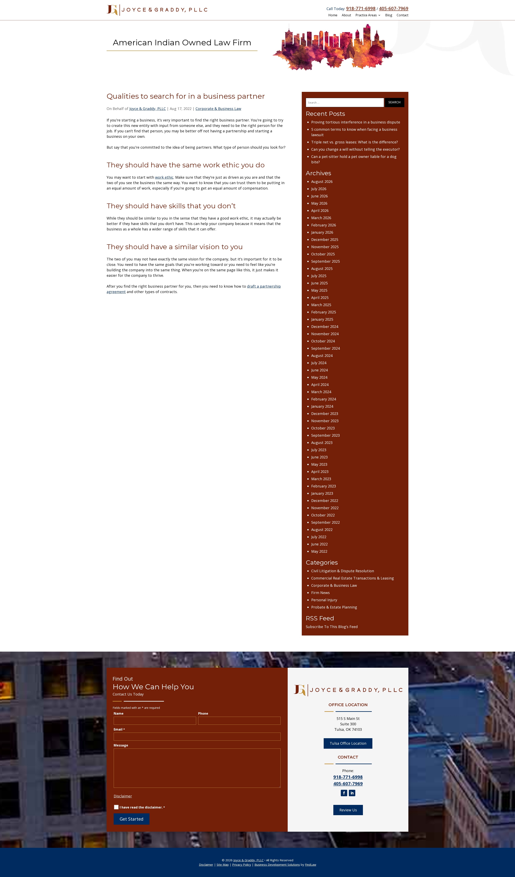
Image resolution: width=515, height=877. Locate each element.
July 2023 (318, 449)
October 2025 (323, 254)
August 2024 (322, 355)
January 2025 (322, 319)
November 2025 (325, 246)
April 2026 (320, 210)
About (346, 15)
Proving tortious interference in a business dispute (355, 122)
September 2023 (325, 435)
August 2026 (322, 181)
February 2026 (323, 225)
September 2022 (325, 522)
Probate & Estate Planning (334, 607)
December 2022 (324, 500)
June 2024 (319, 370)
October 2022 (323, 515)
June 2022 (319, 544)
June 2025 (319, 283)
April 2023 (320, 471)
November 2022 (325, 507)
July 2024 (318, 362)
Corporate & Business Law (218, 108)
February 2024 (323, 399)
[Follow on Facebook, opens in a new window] (344, 793)
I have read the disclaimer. (142, 807)
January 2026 (322, 232)
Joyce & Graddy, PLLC (147, 108)
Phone (203, 713)
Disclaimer (123, 796)
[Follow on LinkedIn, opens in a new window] (352, 793)
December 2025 (324, 239)
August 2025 (322, 268)
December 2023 (324, 413)
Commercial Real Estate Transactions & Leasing (352, 578)
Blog (388, 15)
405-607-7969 (393, 8)
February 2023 (323, 486)
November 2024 (325, 333)
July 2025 (318, 275)
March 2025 (321, 304)
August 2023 (322, 442)
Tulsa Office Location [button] (348, 743)
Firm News (320, 592)
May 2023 (319, 464)
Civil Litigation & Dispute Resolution (342, 570)
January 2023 (322, 493)
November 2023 (325, 420)
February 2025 (323, 312)
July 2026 (318, 188)
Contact (402, 15)
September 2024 (325, 348)
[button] (511, 848)
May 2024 (319, 377)
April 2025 (320, 297)
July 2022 (318, 536)
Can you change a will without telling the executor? (355, 149)
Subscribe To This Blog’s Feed (332, 626)
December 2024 (324, 326)
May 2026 (319, 203)
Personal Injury (324, 599)
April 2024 (320, 384)
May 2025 (319, 290)
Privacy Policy (241, 864)
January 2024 (322, 406)
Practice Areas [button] (366, 15)
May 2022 (319, 551)
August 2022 (322, 529)
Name (119, 713)
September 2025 (325, 261)
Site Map (223, 864)
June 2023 (319, 457)
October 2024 (323, 341)
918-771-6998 (361, 8)
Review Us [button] (348, 810)
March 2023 (321, 478)
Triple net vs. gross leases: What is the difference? (354, 142)
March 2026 (321, 217)
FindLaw (310, 864)
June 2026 (319, 196)
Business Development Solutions (277, 864)
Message (121, 745)
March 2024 (321, 391)
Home (332, 15)
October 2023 (323, 428)
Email (119, 729)
